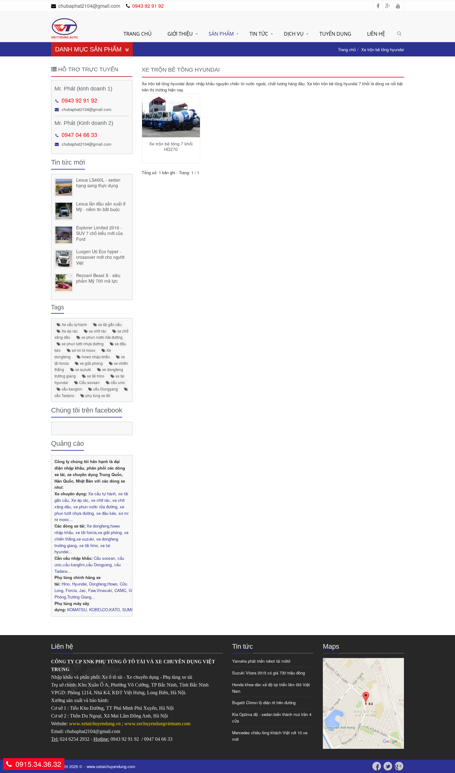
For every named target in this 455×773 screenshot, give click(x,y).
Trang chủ (138, 33)
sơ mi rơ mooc (83, 350)
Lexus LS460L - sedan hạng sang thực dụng (98, 183)
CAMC (120, 590)
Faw (91, 590)
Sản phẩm (221, 33)
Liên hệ (376, 33)
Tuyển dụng (335, 33)
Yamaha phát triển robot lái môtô (261, 661)
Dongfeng (97, 584)
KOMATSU (77, 609)
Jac (82, 590)
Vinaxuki (104, 590)
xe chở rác (97, 330)
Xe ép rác (69, 330)
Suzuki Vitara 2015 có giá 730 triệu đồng (268, 673)
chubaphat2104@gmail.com (89, 5)
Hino (66, 584)
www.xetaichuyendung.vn (95, 723)
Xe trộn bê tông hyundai (382, 49)
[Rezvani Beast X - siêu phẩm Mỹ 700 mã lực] (63, 282)
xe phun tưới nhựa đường (82, 343)
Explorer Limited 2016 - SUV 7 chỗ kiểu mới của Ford (99, 233)
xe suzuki (82, 369)
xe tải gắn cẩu (109, 324)
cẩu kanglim (71, 388)
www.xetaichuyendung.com (111, 766)
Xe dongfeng (98, 526)
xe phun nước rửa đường (101, 337)
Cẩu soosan (89, 382)
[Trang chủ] (64, 21)
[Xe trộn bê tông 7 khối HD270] (171, 115)
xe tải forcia (86, 532)
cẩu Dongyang (105, 388)
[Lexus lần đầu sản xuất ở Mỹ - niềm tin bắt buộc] (63, 210)
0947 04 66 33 (79, 134)
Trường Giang (79, 597)
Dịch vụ (294, 33)
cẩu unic (117, 382)
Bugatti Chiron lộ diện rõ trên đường (264, 702)
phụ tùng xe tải (97, 395)
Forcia (71, 590)
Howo (112, 584)
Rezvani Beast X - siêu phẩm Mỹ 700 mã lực (98, 278)
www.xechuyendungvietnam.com (157, 723)
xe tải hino (95, 375)
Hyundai (79, 584)
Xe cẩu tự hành (74, 324)
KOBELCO (98, 609)
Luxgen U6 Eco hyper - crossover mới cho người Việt (100, 257)
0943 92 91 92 (148, 5)
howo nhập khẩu (95, 356)
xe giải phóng (91, 363)
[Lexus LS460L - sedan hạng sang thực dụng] (63, 186)
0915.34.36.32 (38, 764)
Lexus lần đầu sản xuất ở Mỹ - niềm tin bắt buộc (100, 207)
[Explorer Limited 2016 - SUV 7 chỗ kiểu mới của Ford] (63, 234)
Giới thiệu (180, 33)
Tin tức (258, 33)
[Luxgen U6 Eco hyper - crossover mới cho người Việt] (63, 258)
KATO (114, 609)
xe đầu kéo (106, 513)
